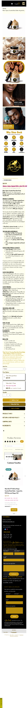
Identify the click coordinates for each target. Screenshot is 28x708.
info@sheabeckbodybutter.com (8, 653)
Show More (17, 483)
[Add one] (9, 399)
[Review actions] (11, 458)
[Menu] (23, 3)
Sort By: (16, 453)
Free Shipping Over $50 (11, 636)
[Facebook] (3, 435)
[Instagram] (7, 661)
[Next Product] (25, 608)
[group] (14, 621)
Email (5, 689)
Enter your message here (9, 695)
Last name (17, 682)
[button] (19, 445)
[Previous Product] (3, 608)
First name (6, 682)
